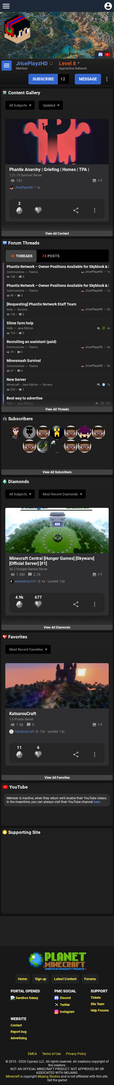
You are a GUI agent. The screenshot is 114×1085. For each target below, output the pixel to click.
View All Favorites (57, 778)
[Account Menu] (108, 6)
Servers (22, 309)
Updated (49, 105)
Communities (15, 272)
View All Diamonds (57, 627)
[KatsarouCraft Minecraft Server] (57, 685)
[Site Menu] (6, 6)
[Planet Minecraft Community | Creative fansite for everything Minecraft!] (57, 961)
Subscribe (43, 79)
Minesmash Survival (24, 360)
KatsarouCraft (22, 713)
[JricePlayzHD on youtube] (107, 54)
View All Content (57, 233)
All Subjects (18, 105)
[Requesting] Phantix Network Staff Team (41, 304)
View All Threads (57, 409)
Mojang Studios (49, 1076)
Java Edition (25, 328)
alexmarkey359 (25, 581)
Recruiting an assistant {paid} (31, 342)
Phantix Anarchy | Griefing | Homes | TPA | (49, 169)
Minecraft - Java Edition (22, 384)
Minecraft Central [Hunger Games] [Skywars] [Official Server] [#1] (51, 561)
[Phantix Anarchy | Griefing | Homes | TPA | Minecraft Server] (57, 141)
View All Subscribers (57, 472)
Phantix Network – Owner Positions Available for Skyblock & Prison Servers (58, 266)
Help (10, 309)
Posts (51, 256)
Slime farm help (20, 323)
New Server (16, 379)
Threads (22, 256)
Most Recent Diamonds (60, 494)
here (97, 802)
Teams (33, 272)
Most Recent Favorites (26, 649)
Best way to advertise (25, 398)
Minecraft (12, 1076)
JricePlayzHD (24, 187)
